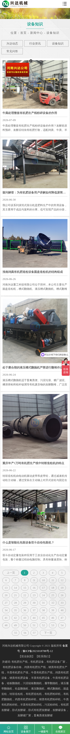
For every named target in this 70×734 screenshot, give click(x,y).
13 (6, 587)
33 (62, 602)
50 (24, 625)
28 (15, 602)
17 (43, 587)
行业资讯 (35, 43)
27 (6, 602)
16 (34, 587)
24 (43, 595)
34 (6, 610)
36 (24, 610)
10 (43, 580)
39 (52, 610)
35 (15, 610)
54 (62, 625)
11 (53, 580)
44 (34, 617)
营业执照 (26, 656)
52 (43, 625)
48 (6, 625)
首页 (23, 32)
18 (52, 587)
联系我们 (43, 656)
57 (34, 632)
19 (62, 587)
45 (43, 617)
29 (24, 602)
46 (52, 617)
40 (62, 610)
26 (62, 595)
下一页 (48, 632)
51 (34, 625)
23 (34, 595)
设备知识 (58, 43)
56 (25, 632)
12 (62, 580)
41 (6, 617)
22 (24, 595)
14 (15, 587)
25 (52, 595)
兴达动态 (12, 43)
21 (15, 595)
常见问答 (12, 51)
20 (6, 595)
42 (15, 617)
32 (52, 602)
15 (24, 587)
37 (34, 610)
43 (24, 617)
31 (43, 602)
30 (34, 602)
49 (15, 625)
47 (62, 617)
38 (43, 610)
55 (15, 632)
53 (52, 625)
